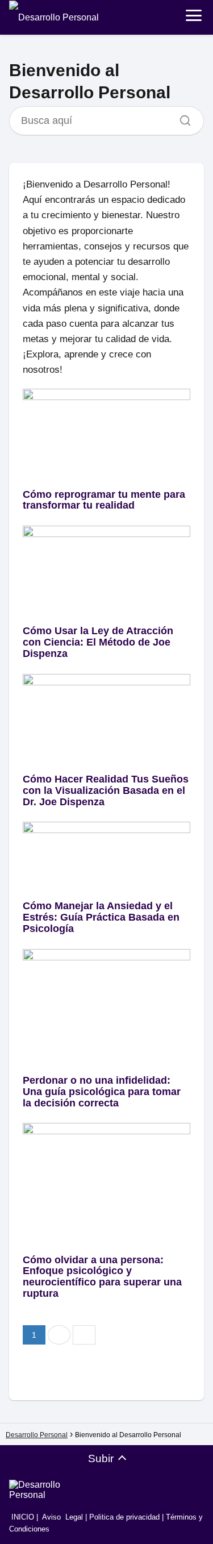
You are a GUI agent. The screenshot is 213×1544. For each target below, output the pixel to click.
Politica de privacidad (124, 1517)
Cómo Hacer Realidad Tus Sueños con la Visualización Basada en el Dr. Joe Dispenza (106, 790)
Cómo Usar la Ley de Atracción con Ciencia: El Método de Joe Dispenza (98, 642)
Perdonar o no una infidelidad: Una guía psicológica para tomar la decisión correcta (102, 1092)
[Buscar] (181, 117)
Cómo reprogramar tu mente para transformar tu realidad (104, 500)
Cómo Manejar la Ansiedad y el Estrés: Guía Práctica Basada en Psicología (101, 917)
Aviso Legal (62, 1517)
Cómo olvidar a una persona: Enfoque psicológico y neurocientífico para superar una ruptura (102, 1276)
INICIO (21, 1517)
